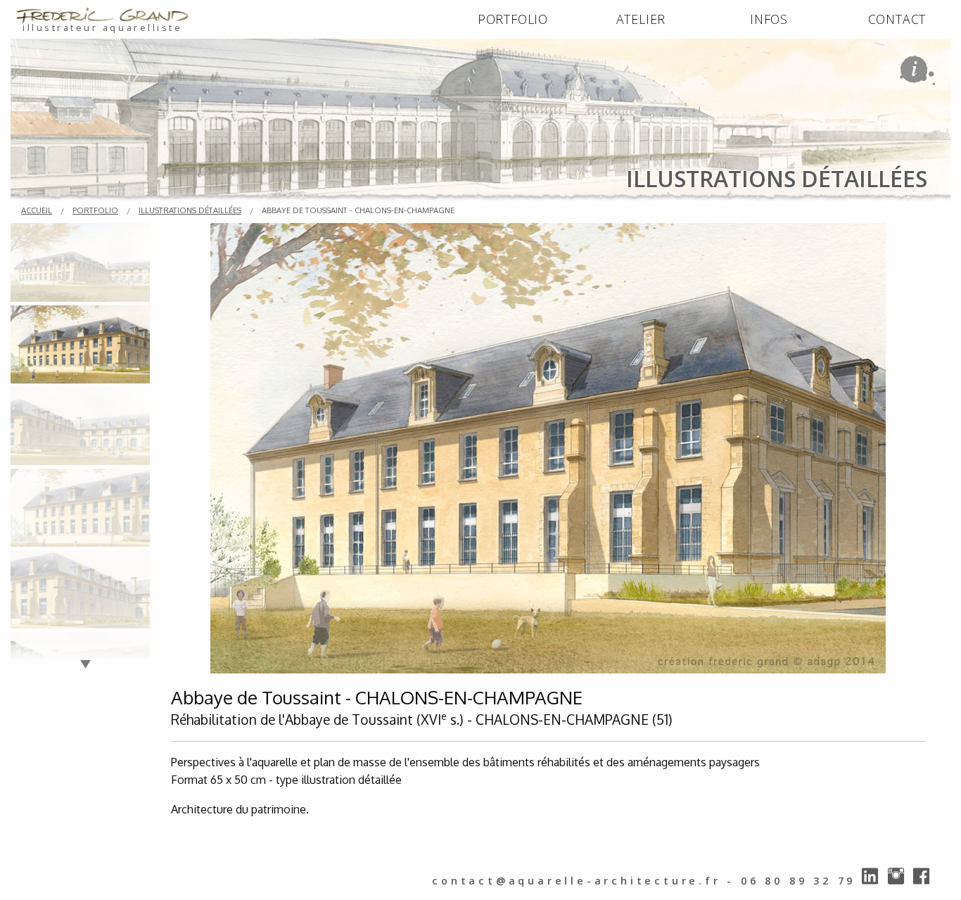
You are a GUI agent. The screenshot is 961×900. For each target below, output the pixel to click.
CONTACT (897, 19)
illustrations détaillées (190, 210)
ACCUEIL (36, 210)
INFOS (769, 19)
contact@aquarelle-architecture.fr (576, 880)
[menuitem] (513, 20)
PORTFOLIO (513, 19)
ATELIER (641, 19)
